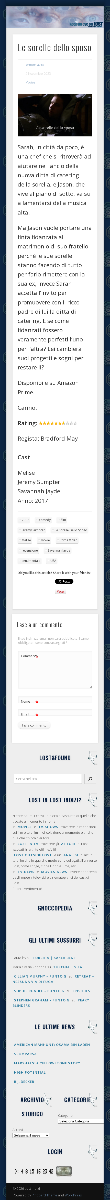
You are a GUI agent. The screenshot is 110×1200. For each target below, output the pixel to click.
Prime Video (69, 540)
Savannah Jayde (59, 550)
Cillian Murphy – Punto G (40, 976)
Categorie (65, 1115)
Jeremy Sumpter (33, 530)
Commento (30, 657)
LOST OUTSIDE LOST (33, 855)
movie (45, 540)
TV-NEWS (26, 871)
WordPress (73, 1195)
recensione (30, 550)
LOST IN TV (28, 843)
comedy (45, 520)
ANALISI (70, 855)
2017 (25, 520)
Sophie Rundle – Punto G (39, 991)
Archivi (18, 1129)
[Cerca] (90, 779)
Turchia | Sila (67, 967)
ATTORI (68, 843)
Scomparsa (25, 1054)
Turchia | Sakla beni (54, 957)
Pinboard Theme (44, 1195)
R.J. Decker (24, 1081)
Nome (30, 702)
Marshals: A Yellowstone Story (47, 1063)
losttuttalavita (35, 65)
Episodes (81, 991)
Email (30, 715)
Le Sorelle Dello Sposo (71, 530)
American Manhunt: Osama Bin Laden (52, 1044)
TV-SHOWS (48, 826)
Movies (30, 82)
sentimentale (31, 561)
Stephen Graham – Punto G (42, 1000)
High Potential (30, 1072)
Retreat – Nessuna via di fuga (53, 979)
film (63, 520)
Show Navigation (85, 46)
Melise (26, 540)
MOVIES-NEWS (54, 871)
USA (53, 561)
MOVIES (25, 826)
